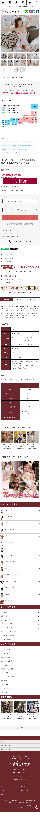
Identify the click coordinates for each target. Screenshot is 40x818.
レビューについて (7, 255)
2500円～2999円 (17, 145)
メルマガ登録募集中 (6, 665)
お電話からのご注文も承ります (21, 241)
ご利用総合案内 (5, 649)
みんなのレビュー (6, 688)
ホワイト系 (22, 142)
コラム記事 (4, 692)
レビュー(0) (33, 299)
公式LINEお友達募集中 (7, 661)
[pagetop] (20, 738)
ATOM (21, 807)
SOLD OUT (20, 217)
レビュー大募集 (5, 673)
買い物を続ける (6, 282)
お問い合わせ (4, 794)
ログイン (3, 790)
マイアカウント (5, 786)
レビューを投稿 (6, 261)
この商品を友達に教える (9, 276)
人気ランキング (5, 684)
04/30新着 (17, 152)
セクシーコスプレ (6, 142)
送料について (8, 230)
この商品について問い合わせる (11, 279)
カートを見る (24, 790)
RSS (18, 807)
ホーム (6, 800)
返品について (8, 233)
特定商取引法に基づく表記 (12, 236)
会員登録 (23, 786)
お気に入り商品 (5, 657)
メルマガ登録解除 (27, 805)
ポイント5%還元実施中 (7, 677)
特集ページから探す (27, 145)
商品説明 (6, 299)
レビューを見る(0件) (8, 258)
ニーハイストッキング (7, 152)
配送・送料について (30, 800)
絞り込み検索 (4, 653)
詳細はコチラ (23, 190)
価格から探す (31, 142)
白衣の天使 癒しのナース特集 (9, 149)
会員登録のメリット (6, 681)
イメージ (20, 299)
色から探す (15, 142)
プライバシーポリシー (14, 805)
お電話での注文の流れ (7, 669)
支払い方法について (17, 800)
